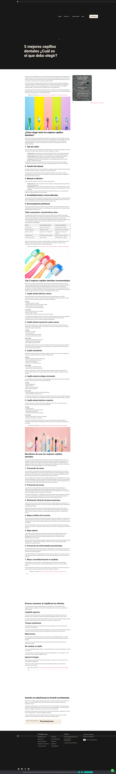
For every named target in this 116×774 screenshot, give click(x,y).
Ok (79, 772)
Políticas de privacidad (88, 734)
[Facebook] (18, 768)
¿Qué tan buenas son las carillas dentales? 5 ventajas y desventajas (52, 246)
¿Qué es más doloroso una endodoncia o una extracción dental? (53, 95)
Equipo (60, 16)
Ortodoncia (53, 736)
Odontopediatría (54, 746)
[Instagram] (25, 768)
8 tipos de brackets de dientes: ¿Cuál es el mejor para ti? (53, 571)
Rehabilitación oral (42, 736)
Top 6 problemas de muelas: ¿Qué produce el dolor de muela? (53, 425)
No (81, 772)
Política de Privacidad (88, 772)
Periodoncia (53, 741)
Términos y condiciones (88, 736)
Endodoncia (53, 743)
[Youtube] (28, 768)
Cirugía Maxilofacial (55, 739)
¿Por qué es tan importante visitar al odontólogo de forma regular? (53, 667)
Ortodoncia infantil (42, 746)
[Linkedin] (21, 768)
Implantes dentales (42, 741)
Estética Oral (40, 739)
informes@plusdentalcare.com (70, 736)
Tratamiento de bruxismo (43, 743)
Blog (83, 16)
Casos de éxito (75, 16)
